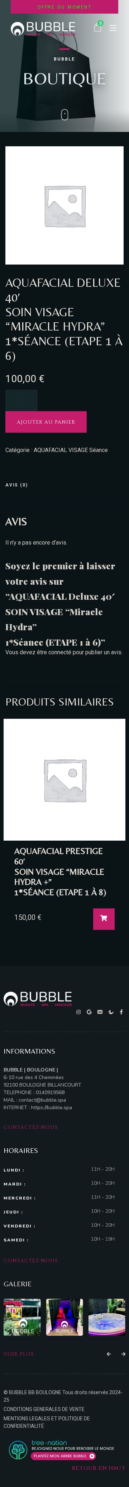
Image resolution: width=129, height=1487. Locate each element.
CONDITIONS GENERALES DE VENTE (44, 1409)
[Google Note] (90, 1012)
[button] (109, 1354)
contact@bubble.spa (42, 1100)
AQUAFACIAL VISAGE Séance (71, 450)
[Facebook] (122, 1012)
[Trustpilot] (112, 1012)
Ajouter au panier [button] (104, 919)
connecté (59, 652)
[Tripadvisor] (101, 1012)
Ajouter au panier (46, 422)
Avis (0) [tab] (16, 485)
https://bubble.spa (51, 1107)
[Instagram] (79, 1012)
